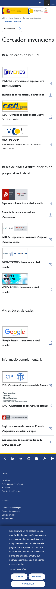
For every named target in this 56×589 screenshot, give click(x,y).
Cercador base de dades (32, 18)
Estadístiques (7, 518)
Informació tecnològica (11, 507)
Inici (3, 18)
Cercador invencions (13, 21)
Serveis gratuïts (8, 515)
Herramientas (14, 18)
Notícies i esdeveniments (12, 484)
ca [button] (40, 3)
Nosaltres (6, 480)
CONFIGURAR (28, 584)
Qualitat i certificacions (11, 491)
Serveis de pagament (11, 511)
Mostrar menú (10, 29)
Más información (17, 569)
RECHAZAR (36, 577)
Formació (6, 487)
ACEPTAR (19, 577)
